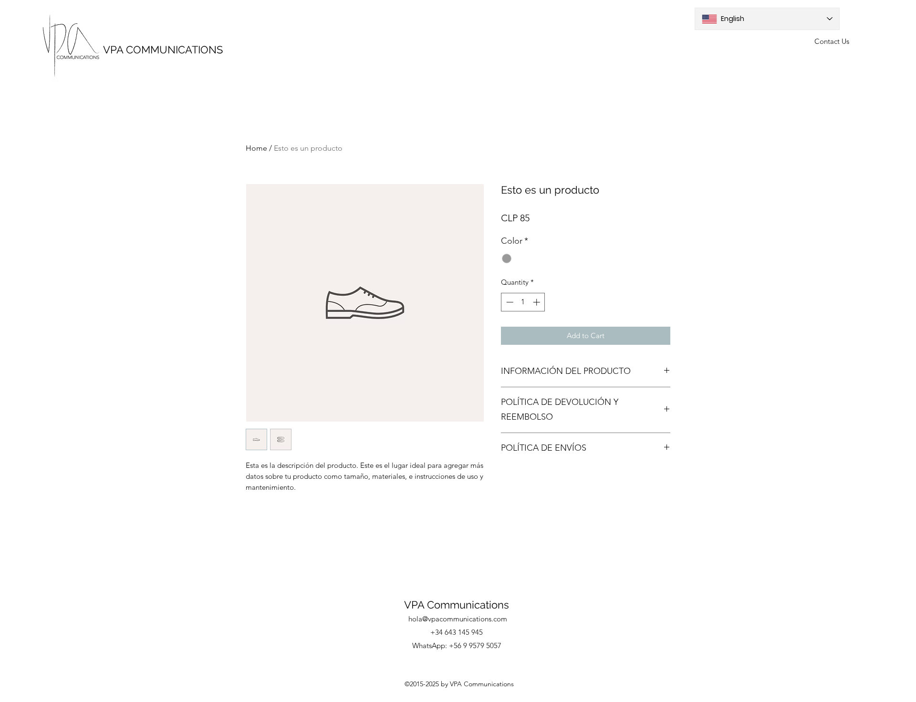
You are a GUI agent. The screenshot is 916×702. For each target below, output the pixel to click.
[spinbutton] (523, 302)
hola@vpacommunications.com (457, 618)
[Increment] (537, 302)
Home (256, 148)
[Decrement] (508, 302)
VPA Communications (456, 605)
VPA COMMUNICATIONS (163, 49)
